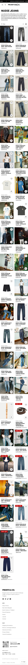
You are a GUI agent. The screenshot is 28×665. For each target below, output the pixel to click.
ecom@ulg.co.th (6, 652)
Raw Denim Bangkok (7, 607)
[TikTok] (8, 599)
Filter (4, 24)
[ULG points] (23, 4)
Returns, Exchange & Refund (9, 627)
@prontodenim (13, 646)
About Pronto (5, 605)
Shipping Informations (7, 625)
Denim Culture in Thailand (8, 610)
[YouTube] (10, 599)
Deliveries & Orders (6, 629)
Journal (4, 616)
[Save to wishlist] (11, 27)
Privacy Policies (5, 632)
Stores (3, 614)
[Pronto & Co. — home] (14, 5)
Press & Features (6, 612)
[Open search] (5, 4)
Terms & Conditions (6, 634)
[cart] (26, 4)
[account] (24, 4)
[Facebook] (3, 599)
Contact (4, 618)
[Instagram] (5, 599)
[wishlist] (22, 4)
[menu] (2, 4)
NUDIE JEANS (4, 44)
